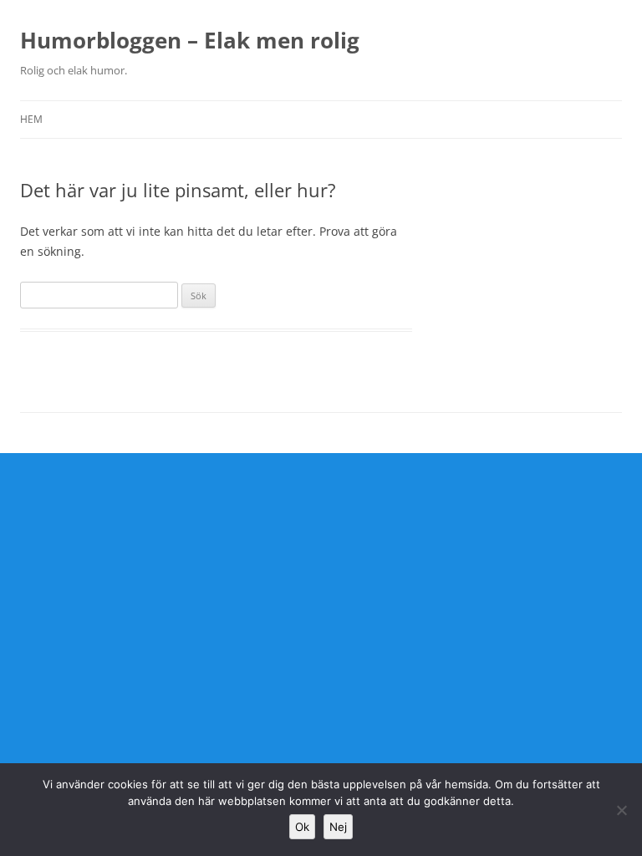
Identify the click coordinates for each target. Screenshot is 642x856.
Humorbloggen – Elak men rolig (189, 40)
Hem (31, 119)
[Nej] (621, 810)
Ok (302, 826)
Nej (338, 826)
